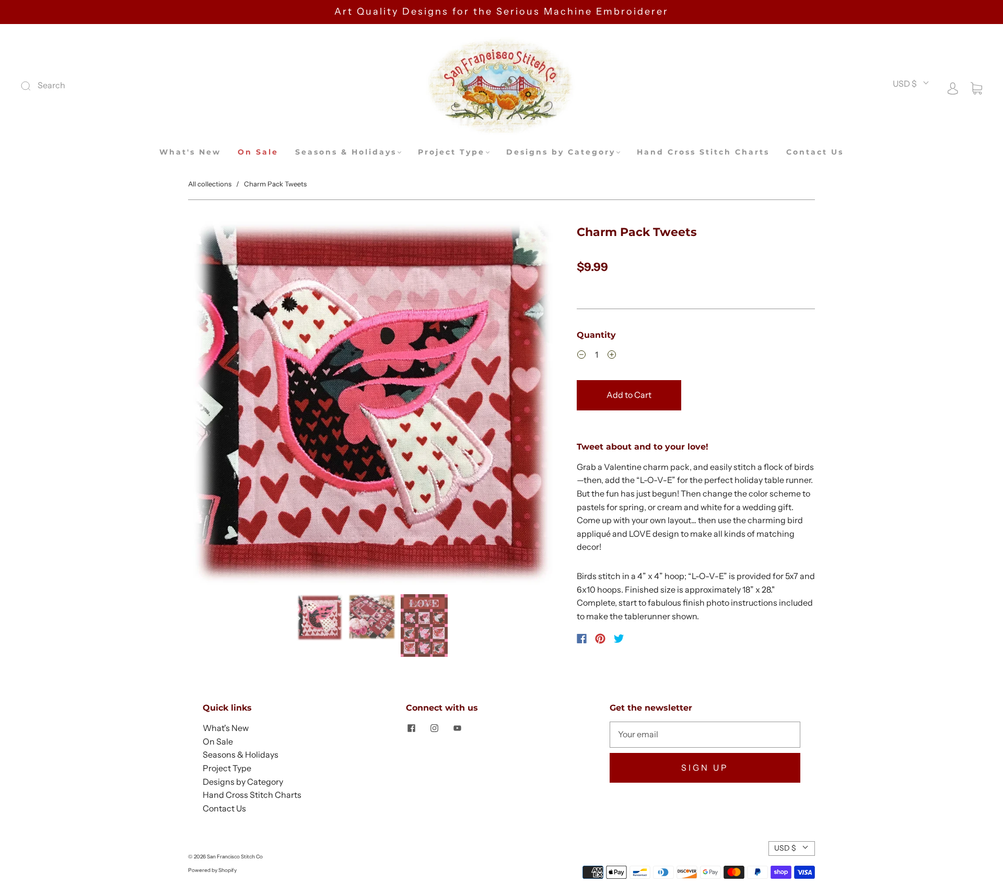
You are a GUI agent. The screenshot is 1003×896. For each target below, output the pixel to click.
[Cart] (976, 87)
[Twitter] (619, 638)
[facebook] (411, 727)
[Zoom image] (372, 406)
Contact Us (815, 152)
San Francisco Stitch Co (235, 856)
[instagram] (434, 727)
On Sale (258, 152)
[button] (225, 406)
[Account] (953, 87)
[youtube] (457, 727)
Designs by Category (560, 152)
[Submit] (96, 85)
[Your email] (705, 735)
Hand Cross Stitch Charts (703, 152)
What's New (190, 152)
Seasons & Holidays (345, 152)
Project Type (451, 152)
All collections (209, 184)
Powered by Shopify (212, 870)
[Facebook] (582, 638)
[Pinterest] (600, 638)
